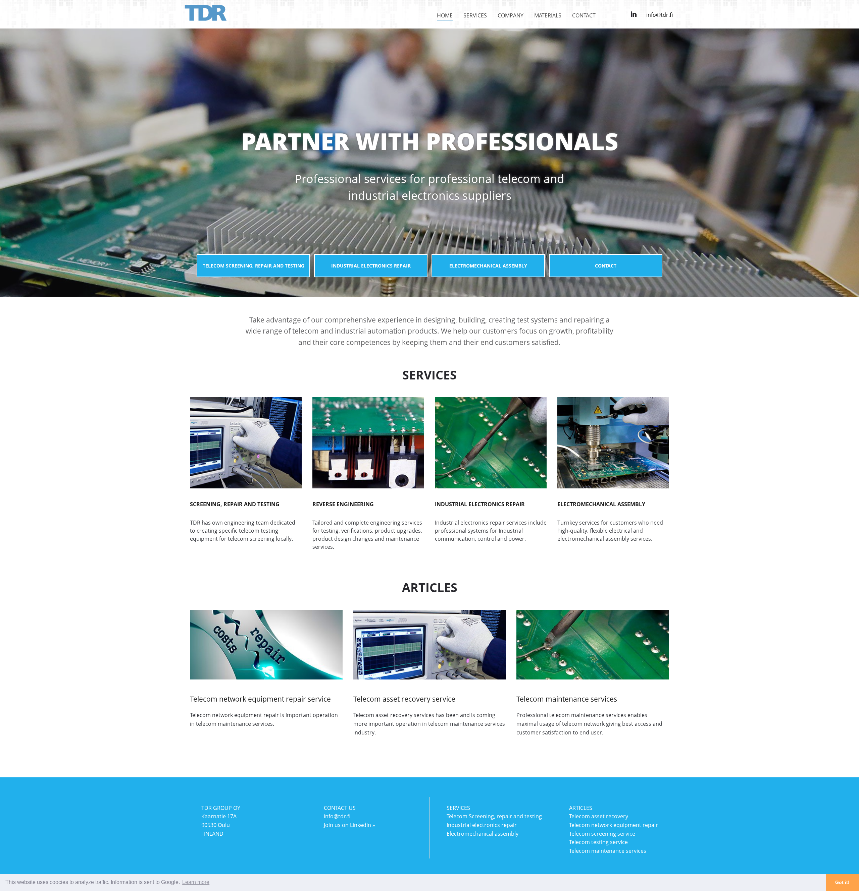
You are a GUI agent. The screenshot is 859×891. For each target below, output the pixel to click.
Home (445, 15)
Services (475, 15)
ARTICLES (580, 808)
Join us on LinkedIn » (349, 825)
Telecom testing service (598, 842)
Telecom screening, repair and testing (253, 265)
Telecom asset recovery (598, 816)
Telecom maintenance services (607, 850)
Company (510, 15)
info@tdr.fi (659, 14)
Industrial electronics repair (371, 265)
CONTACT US (340, 808)
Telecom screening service (602, 833)
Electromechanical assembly (488, 265)
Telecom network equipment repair (613, 825)
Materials (547, 15)
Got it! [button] (842, 882)
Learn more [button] (195, 882)
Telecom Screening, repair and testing (494, 816)
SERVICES (458, 808)
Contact (584, 15)
